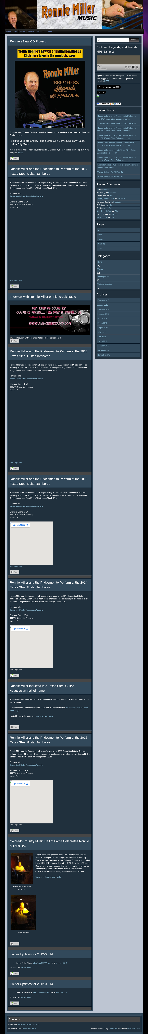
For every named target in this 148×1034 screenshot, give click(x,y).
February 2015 (103, 314)
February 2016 (103, 309)
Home (8, 31)
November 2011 (103, 355)
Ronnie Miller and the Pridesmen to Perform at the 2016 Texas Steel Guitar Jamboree (116, 129)
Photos (31, 31)
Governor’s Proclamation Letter (48, 877)
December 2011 (103, 350)
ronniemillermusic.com (43, 716)
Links (22, 31)
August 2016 (102, 305)
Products (41, 31)
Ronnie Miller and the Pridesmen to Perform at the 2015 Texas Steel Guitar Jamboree (116, 136)
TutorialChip (113, 1029)
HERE (20, 153)
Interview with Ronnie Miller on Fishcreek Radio (43, 297)
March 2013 (102, 323)
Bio (15, 31)
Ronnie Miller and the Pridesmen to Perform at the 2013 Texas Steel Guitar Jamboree (116, 158)
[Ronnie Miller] (98, 96)
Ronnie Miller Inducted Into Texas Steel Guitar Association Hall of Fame (116, 151)
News (99, 262)
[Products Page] (50, 94)
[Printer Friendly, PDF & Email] (15, 159)
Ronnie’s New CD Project (28, 41)
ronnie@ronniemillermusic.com (28, 1024)
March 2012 (102, 341)
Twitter (100, 269)
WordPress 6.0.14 (133, 1029)
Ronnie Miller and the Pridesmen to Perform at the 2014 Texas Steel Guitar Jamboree (116, 144)
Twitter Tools (25, 968)
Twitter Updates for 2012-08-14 (31, 954)
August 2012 (102, 328)
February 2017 (103, 300)
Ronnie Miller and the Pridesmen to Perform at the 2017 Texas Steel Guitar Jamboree (116, 117)
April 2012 (101, 337)
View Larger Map (16, 280)
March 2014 (102, 318)
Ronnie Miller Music (29, 1029)
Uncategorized (103, 277)
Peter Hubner (102, 217)
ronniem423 (60, 963)
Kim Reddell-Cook (104, 211)
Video (50, 31)
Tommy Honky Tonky (105, 199)
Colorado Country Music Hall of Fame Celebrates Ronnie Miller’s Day (117, 166)
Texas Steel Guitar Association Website (26, 196)
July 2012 (101, 332)
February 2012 (103, 346)
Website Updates (104, 284)
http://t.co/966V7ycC (41, 963)
